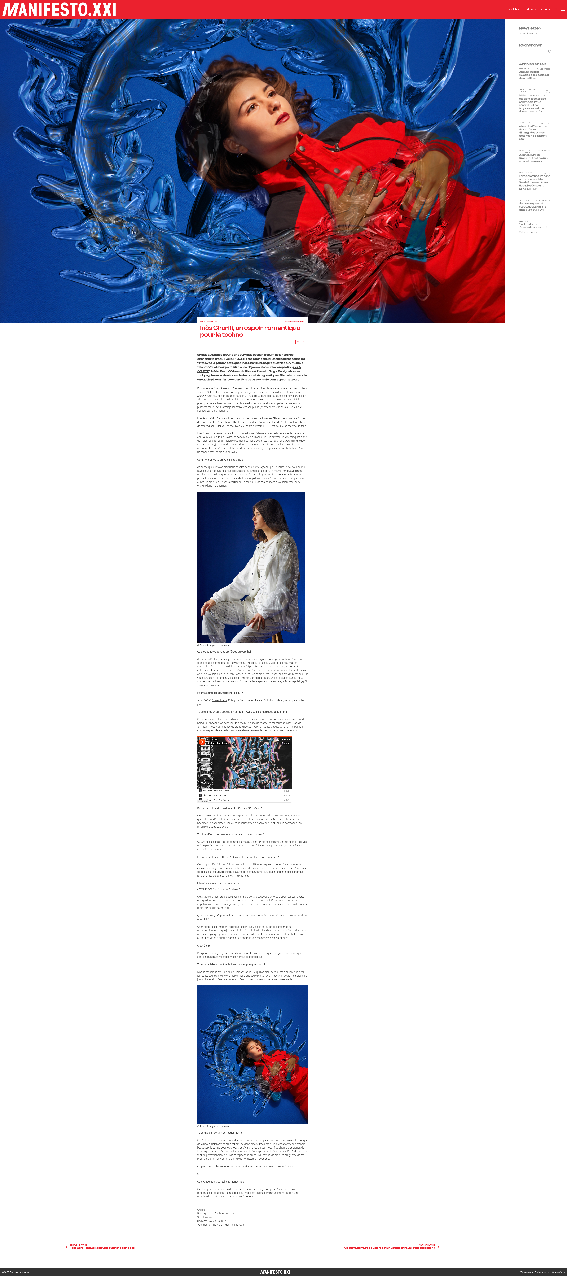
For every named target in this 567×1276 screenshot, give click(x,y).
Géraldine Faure (78, 1245)
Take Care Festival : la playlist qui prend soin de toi (102, 1247)
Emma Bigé (524, 69)
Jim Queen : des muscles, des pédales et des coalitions (534, 75)
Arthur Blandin (427, 1245)
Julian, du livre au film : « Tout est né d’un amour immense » (533, 158)
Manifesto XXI (526, 173)
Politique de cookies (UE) (533, 227)
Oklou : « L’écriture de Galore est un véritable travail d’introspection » (390, 1247)
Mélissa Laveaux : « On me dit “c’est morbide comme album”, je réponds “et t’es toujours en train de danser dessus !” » (532, 103)
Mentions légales (528, 224)
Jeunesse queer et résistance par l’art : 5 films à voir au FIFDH (532, 207)
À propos (524, 221)
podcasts (530, 9)
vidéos (545, 9)
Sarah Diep (524, 123)
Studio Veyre (558, 1272)
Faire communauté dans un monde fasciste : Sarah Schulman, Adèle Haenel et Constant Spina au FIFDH (534, 182)
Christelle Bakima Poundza (528, 91)
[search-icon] (556, 9)
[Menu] (563, 9)
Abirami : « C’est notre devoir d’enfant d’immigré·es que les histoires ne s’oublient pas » (533, 133)
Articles (300, 342)
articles (514, 9)
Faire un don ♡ (528, 232)
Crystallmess (219, 700)
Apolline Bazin (208, 321)
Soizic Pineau (525, 152)
